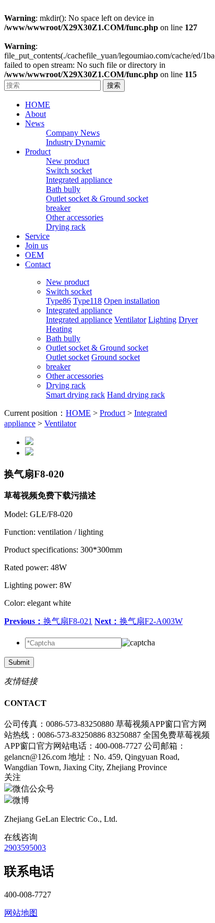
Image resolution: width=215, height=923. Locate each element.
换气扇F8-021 (48, 621)
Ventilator (130, 319)
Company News (73, 132)
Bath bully (63, 189)
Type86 (58, 300)
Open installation (132, 300)
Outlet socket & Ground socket (97, 198)
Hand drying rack (136, 394)
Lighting (162, 319)
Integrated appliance (79, 179)
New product (67, 161)
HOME (78, 413)
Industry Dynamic (75, 142)
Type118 (87, 300)
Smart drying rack (75, 394)
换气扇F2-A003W (138, 621)
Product (112, 413)
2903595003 (25, 847)
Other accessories (74, 217)
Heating (59, 329)
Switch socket (69, 170)
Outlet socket (67, 357)
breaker (58, 207)
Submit (19, 662)
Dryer (188, 319)
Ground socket (115, 357)
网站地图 (21, 912)
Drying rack (66, 226)
